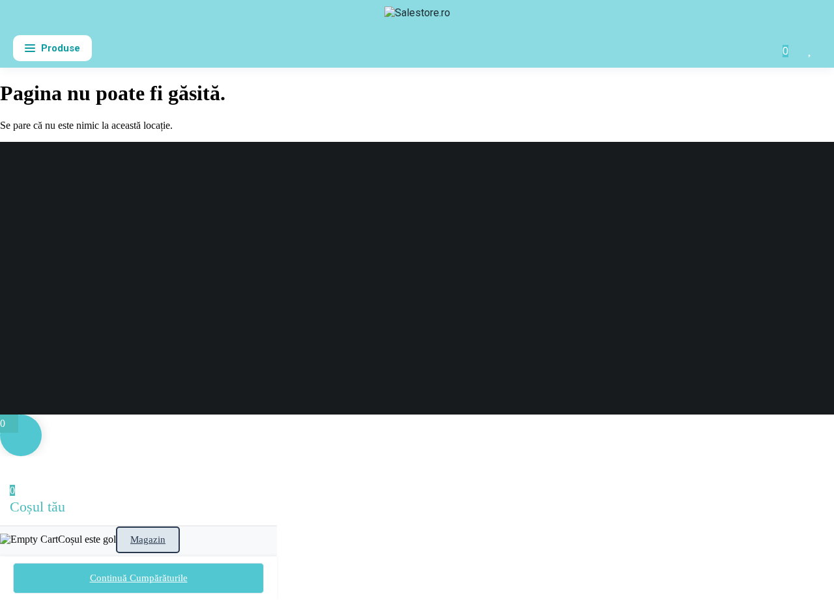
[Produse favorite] (810, 48)
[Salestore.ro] (417, 18)
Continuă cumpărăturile (139, 578)
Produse (60, 48)
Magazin (147, 539)
